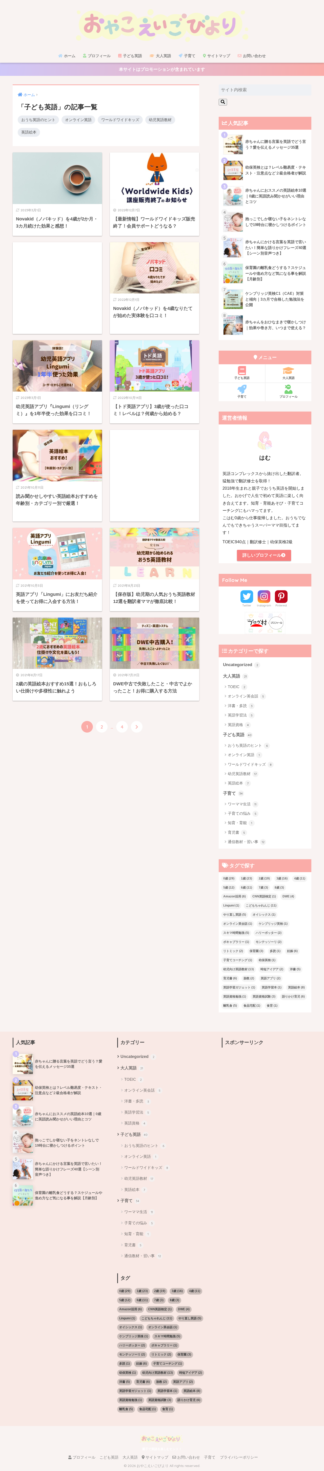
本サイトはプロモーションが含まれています (162, 69)
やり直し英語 (234, 914)
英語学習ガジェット (239, 987)
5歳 (228, 887)
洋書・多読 (240, 706)
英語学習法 (240, 715)
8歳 (279, 887)
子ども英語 (132, 56)
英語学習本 (271, 987)
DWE (288, 896)
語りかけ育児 (293, 996)
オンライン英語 (78, 120)
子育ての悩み (242, 813)
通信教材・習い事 (246, 842)
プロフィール (99, 56)
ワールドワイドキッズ (120, 120)
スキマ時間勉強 (236, 933)
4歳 (299, 878)
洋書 (295, 969)
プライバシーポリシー (239, 1457)
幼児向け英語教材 (238, 969)
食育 (272, 1005)
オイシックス (264, 914)
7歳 (263, 887)
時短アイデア (271, 969)
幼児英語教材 (160, 120)
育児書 (236, 832)
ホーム (69, 56)
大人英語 (163, 56)
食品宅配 (252, 1005)
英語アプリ (270, 978)
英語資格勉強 (234, 996)
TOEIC (236, 687)
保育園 (256, 951)
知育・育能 (240, 823)
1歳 (246, 878)
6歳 (246, 887)
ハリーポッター (268, 933)
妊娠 (292, 951)
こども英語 (108, 1457)
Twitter (246, 605)
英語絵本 (28, 132)
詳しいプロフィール (261, 555)
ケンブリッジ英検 (273, 923)
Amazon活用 (234, 896)
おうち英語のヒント (38, 120)
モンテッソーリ (268, 942)
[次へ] (137, 727)
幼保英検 (267, 960)
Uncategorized (240, 664)
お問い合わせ (254, 56)
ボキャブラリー (236, 942)
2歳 (264, 878)
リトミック (233, 951)
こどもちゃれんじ (261, 905)
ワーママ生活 (242, 804)
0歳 (228, 878)
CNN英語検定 (264, 896)
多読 (275, 951)
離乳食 (230, 1005)
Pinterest (281, 605)
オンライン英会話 (246, 696)
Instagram (264, 605)
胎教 (249, 978)
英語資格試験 (264, 996)
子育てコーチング (237, 960)
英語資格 (238, 724)
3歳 (282, 878)
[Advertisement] (57, 288)
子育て (189, 56)
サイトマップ (218, 56)
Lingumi (231, 905)
